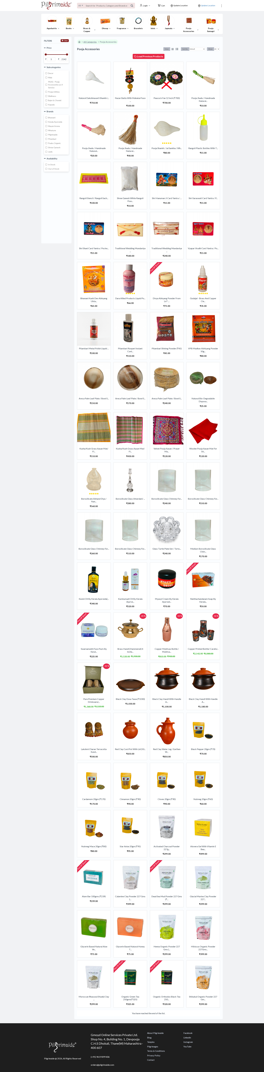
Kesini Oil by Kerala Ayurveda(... (94, 598)
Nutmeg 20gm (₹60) (203, 799)
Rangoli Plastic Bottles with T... (203, 148)
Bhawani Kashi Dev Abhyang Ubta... (93, 299)
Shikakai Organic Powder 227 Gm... (203, 998)
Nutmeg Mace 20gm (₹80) (93, 846)
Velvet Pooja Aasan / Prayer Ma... (167, 450)
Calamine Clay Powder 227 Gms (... (130, 898)
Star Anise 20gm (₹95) (130, 846)
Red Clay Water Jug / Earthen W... (166, 750)
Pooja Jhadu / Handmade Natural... (203, 99)
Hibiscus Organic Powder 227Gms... (203, 948)
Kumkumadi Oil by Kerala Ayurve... (130, 600)
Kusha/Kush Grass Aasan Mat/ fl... (93, 450)
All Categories (90, 42)
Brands (50, 111)
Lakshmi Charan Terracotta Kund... (94, 750)
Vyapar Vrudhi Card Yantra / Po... (203, 248)
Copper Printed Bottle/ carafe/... (203, 648)
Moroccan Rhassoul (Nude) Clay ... (94, 998)
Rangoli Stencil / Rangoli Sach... (93, 198)
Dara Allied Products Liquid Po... (130, 298)
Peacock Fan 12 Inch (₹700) (167, 98)
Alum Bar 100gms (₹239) (94, 896)
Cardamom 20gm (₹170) (93, 799)
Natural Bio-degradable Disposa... (203, 400)
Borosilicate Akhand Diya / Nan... (93, 500)
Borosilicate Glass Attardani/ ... (130, 498)
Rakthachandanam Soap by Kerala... (203, 600)
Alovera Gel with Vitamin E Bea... (203, 848)
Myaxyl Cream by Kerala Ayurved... (166, 600)
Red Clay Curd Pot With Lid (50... (130, 749)
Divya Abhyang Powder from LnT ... (167, 299)
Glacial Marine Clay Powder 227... (203, 898)
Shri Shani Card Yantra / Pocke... (94, 248)
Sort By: (185, 49)
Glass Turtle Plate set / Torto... (166, 548)
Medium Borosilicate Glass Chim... (203, 550)
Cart (163, 5)
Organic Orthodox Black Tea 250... (166, 998)
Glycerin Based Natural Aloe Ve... (93, 948)
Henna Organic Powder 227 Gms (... (167, 948)
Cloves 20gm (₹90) (167, 799)
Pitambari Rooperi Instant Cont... (130, 350)
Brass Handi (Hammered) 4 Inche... (130, 650)
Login (145, 5)
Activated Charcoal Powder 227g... (167, 848)
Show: (210, 49)
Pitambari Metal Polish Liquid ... (94, 348)
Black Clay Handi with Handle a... (166, 700)
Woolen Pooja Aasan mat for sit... (203, 450)
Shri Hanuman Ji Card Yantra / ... (167, 198)
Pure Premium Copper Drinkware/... (93, 700)
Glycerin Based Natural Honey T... (130, 948)
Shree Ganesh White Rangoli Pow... (130, 199)
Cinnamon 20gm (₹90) (130, 799)
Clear (66, 41)
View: (167, 49)
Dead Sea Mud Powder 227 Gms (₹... (166, 898)
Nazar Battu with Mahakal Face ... (130, 99)
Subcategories (54, 67)
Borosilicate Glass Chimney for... (166, 498)
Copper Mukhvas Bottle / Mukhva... (167, 650)
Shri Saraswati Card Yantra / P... (203, 198)
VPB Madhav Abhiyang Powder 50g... (203, 350)
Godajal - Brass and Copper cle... (203, 299)
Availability (52, 158)
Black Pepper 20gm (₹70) (203, 749)
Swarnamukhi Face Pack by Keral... (94, 650)
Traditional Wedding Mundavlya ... (130, 249)
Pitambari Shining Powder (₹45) (167, 348)
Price (49, 48)
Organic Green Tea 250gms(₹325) (130, 998)
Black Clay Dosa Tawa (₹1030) (130, 699)
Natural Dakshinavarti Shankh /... (94, 98)
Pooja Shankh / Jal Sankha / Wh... (167, 148)
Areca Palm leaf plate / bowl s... (94, 398)
